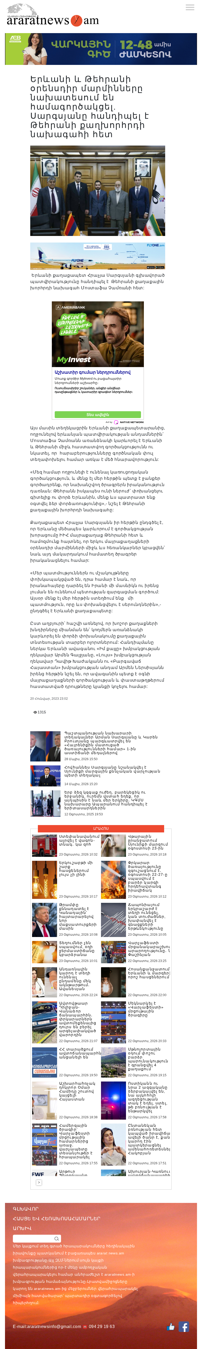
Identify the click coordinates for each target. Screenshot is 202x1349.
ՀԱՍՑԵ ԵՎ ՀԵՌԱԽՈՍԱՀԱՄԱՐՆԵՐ (56, 1218)
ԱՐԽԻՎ (22, 1228)
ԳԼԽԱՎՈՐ (26, 1209)
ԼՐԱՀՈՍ (101, 828)
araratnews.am (117, 1274)
